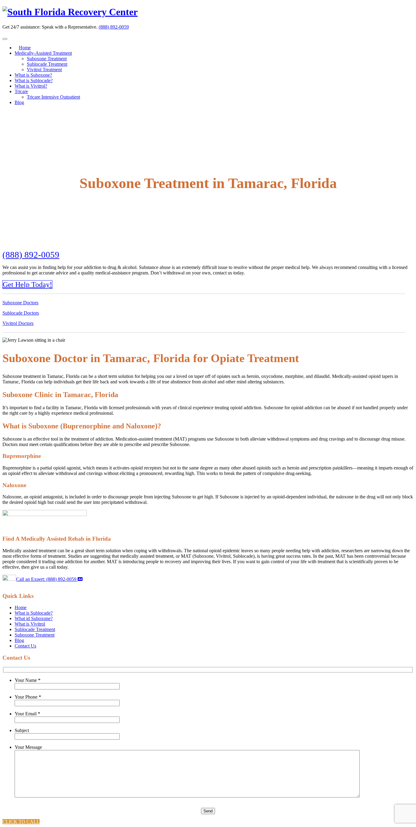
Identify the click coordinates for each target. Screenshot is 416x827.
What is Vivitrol (30, 623)
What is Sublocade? (34, 80)
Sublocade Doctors (20, 313)
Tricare (21, 91)
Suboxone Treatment (47, 58)
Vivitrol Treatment (44, 69)
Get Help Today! (27, 284)
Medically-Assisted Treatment (43, 53)
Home (25, 47)
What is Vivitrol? (31, 86)
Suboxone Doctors (20, 302)
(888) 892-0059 (114, 27)
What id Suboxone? (34, 618)
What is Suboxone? (33, 75)
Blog (19, 102)
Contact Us (25, 645)
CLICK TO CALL (21, 821)
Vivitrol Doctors (17, 323)
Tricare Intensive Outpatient (53, 96)
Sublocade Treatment (47, 64)
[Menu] (4, 39)
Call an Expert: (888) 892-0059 (47, 579)
